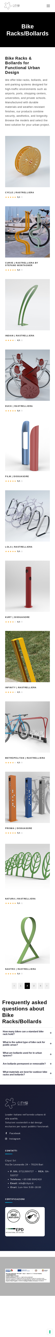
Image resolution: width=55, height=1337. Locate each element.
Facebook (15, 1133)
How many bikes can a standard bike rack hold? (23, 1032)
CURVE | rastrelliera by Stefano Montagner (21, 264)
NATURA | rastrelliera (20, 899)
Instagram (15, 1138)
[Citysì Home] (18, 1103)
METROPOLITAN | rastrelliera (25, 758)
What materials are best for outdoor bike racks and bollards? (25, 1073)
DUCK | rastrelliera (19, 406)
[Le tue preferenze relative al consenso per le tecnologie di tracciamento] (50, 1332)
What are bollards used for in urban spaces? (22, 1054)
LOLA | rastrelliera (19, 547)
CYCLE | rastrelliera (19, 192)
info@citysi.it (26, 1183)
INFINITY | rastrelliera (21, 687)
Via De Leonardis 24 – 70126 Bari (24, 1164)
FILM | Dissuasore (17, 476)
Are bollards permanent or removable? (24, 1063)
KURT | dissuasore (17, 617)
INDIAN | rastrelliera (19, 335)
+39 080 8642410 (32, 1179)
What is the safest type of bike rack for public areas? (24, 1043)
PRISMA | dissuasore (18, 828)
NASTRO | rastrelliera (20, 969)
